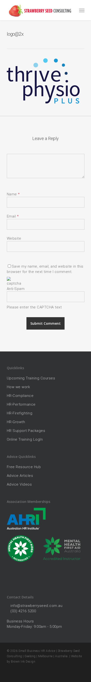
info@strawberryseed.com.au (36, 605)
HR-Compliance (20, 395)
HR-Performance (21, 404)
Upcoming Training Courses (31, 378)
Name (13, 194)
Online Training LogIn (25, 439)
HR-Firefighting (20, 413)
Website (14, 238)
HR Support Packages (26, 430)
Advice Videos (19, 484)
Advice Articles (20, 475)
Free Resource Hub (24, 467)
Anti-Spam (16, 289)
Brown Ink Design (23, 661)
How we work (18, 387)
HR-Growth (16, 422)
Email (13, 216)
